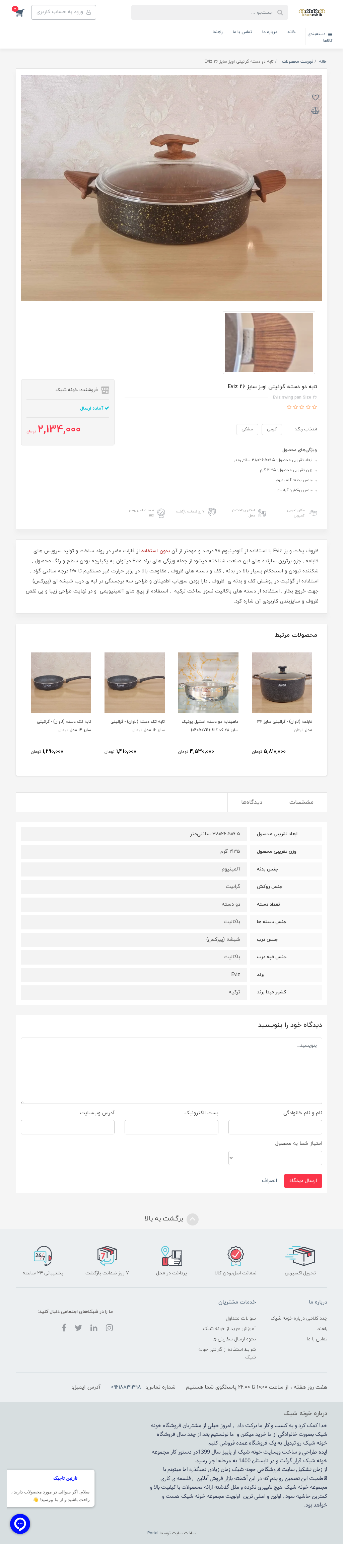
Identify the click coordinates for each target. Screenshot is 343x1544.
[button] (23, 12)
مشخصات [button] (301, 802)
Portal (152, 1533)
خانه (291, 32)
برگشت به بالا (165, 1219)
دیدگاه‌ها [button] (251, 802)
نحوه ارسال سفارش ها (234, 1339)
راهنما (218, 32)
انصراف (269, 1180)
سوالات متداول (241, 1318)
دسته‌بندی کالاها (319, 37)
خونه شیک (315, 1443)
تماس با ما (242, 32)
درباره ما (269, 32)
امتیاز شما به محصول (298, 1143)
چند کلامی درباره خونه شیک (299, 1318)
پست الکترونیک (201, 1113)
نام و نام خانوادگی (302, 1113)
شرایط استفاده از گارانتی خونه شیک (227, 1353)
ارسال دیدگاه (303, 1180)
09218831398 (126, 1387)
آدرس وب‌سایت (97, 1113)
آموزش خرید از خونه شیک (229, 1329)
